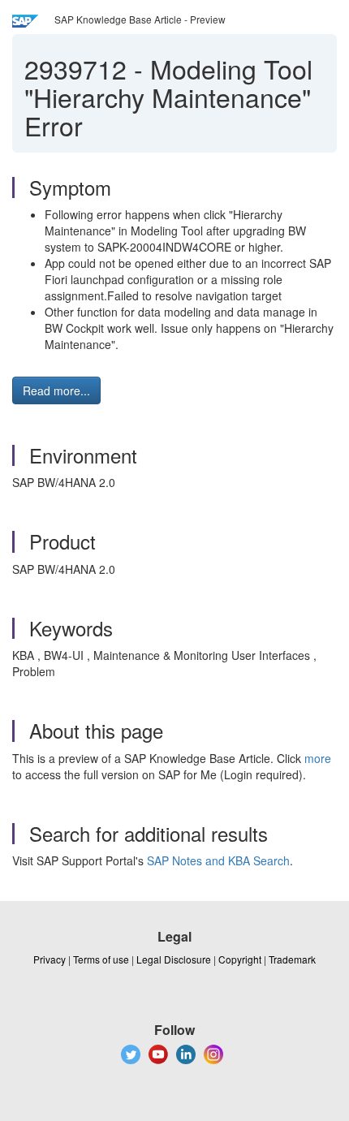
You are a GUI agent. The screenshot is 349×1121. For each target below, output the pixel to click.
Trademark (292, 959)
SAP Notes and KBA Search (218, 860)
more (317, 758)
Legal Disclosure (173, 959)
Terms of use (101, 959)
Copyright (239, 959)
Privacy (49, 959)
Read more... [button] (56, 390)
